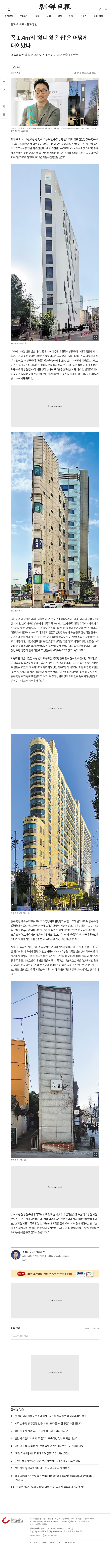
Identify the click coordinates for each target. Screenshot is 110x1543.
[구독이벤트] (55, 1273)
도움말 (87, 1328)
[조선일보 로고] (55, 6)
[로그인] (106, 10)
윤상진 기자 (15, 73)
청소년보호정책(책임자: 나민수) (60, 1528)
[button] (4, 10)
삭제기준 (95, 1328)
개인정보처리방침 (37, 1528)
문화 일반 (32, 24)
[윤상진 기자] (16, 1255)
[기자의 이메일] (24, 1261)
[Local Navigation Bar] (4, 10)
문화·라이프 (17, 24)
